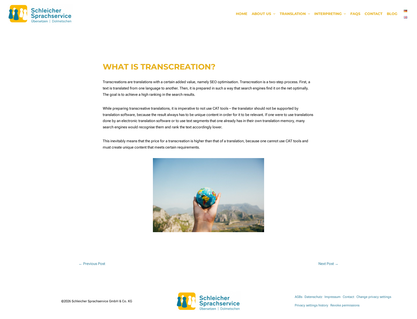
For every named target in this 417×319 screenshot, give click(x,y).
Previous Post (92, 263)
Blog (392, 14)
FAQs (355, 14)
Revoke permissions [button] (344, 305)
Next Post (328, 263)
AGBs (298, 297)
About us (261, 14)
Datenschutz (313, 297)
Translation (293, 14)
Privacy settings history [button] (311, 305)
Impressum (332, 297)
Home (241, 14)
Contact (373, 14)
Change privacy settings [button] (373, 297)
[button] (273, 14)
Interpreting (328, 14)
